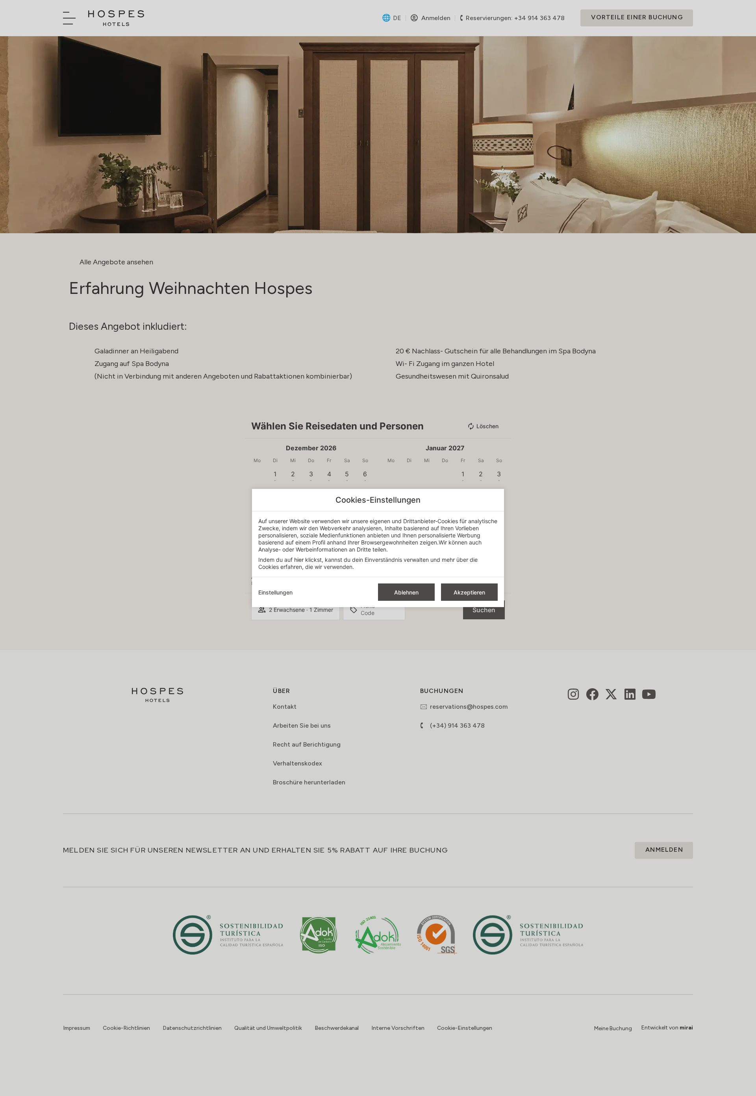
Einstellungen (275, 592)
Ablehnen (406, 592)
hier (299, 559)
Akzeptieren (469, 592)
